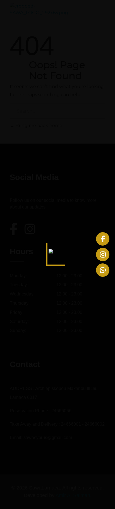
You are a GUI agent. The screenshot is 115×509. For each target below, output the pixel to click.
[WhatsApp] (102, 270)
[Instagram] (102, 254)
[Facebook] (102, 239)
